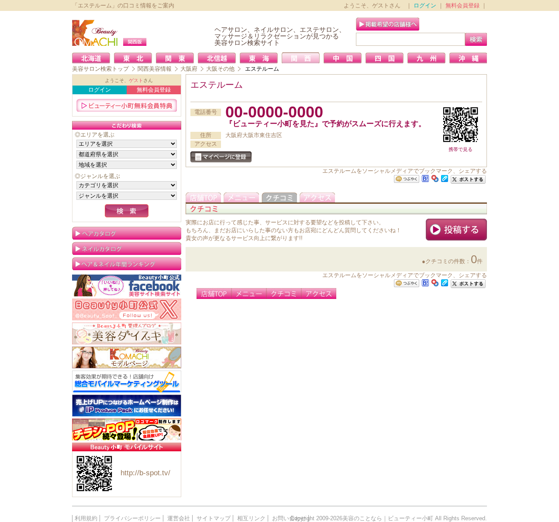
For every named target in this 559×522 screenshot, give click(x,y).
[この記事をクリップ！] (444, 178)
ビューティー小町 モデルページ (126, 357)
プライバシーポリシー (132, 518)
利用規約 (86, 518)
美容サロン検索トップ (100, 68)
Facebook (126, 285)
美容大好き (126, 333)
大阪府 (188, 68)
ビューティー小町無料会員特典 (126, 105)
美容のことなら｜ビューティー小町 (387, 518)
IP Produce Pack (126, 405)
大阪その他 (220, 68)
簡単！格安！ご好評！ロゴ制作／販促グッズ (126, 429)
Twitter (126, 309)
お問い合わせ (289, 518)
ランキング (126, 263)
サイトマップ (214, 518)
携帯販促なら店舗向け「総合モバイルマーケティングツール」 (126, 381)
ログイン (425, 5)
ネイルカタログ (126, 248)
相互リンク (251, 518)
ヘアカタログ (126, 233)
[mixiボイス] (406, 179)
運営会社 (178, 518)
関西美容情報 (155, 68)
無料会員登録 (462, 5)
